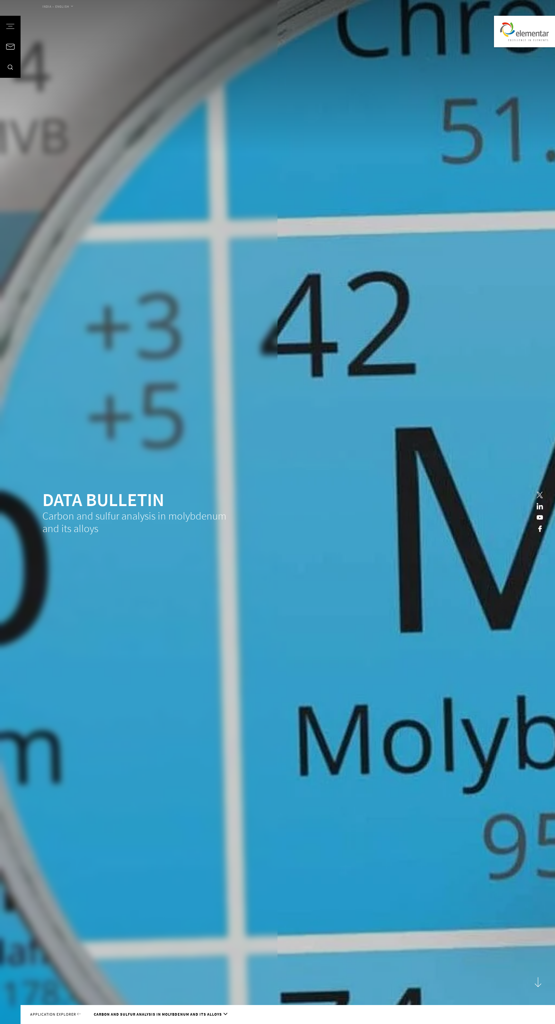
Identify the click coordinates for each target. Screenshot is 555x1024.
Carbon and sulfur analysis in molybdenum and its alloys (158, 1014)
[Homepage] (524, 31)
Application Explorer (53, 1014)
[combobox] (58, 7)
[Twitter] (540, 495)
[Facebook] (540, 529)
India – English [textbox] (55, 7)
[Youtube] (540, 517)
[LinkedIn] (540, 506)
